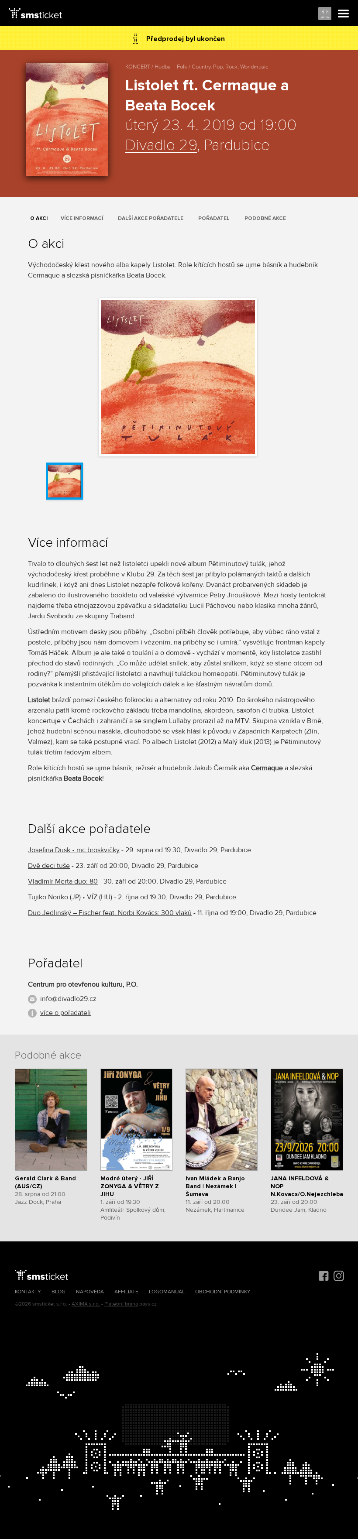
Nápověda (90, 1292)
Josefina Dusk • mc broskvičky (74, 850)
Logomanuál (167, 1292)
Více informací (82, 218)
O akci (39, 218)
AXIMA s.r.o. (86, 1304)
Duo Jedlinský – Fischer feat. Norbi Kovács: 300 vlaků (110, 912)
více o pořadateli (65, 1012)
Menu (343, 14)
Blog (58, 1292)
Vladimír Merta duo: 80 (63, 881)
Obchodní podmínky (223, 1292)
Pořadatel (214, 218)
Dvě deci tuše (49, 865)
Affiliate (126, 1292)
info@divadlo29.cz (68, 998)
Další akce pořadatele (150, 218)
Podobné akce (265, 218)
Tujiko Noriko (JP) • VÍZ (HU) (70, 897)
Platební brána (121, 1304)
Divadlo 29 (161, 146)
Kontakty (28, 1292)
